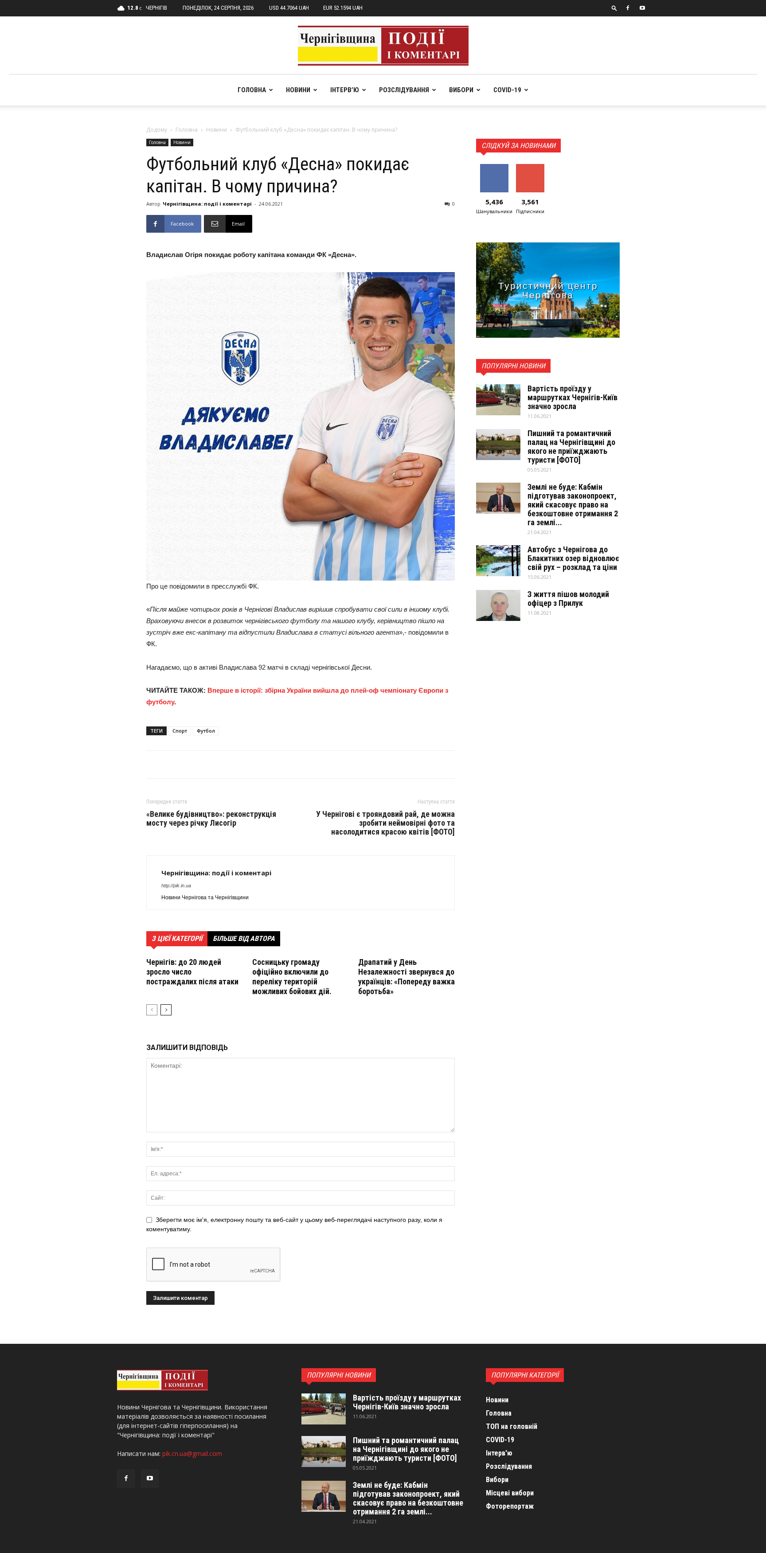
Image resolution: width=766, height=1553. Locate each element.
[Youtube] (642, 8)
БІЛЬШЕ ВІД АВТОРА (244, 938)
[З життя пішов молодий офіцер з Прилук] (498, 605)
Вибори (461, 90)
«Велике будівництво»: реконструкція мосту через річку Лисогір (211, 818)
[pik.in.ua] (383, 46)
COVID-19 (507, 90)
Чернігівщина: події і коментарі (207, 203)
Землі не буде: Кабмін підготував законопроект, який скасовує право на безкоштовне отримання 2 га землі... (573, 504)
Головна (252, 90)
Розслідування (404, 90)
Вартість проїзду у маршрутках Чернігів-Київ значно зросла (572, 397)
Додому (156, 129)
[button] (614, 7)
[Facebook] (627, 8)
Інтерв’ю (344, 90)
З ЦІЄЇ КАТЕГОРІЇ (177, 938)
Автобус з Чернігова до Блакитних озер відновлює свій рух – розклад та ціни (573, 558)
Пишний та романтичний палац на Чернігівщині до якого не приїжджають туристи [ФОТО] (571, 446)
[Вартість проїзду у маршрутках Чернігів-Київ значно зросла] (498, 399)
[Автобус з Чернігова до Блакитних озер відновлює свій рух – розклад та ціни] (498, 560)
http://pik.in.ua (176, 885)
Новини (298, 90)
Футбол (206, 730)
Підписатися (531, 167)
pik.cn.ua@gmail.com (192, 1453)
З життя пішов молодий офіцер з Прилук (568, 598)
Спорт (179, 730)
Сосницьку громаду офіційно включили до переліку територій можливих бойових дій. (292, 976)
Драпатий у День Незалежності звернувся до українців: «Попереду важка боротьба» (406, 976)
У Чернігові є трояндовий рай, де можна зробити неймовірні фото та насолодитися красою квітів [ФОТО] (385, 823)
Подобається (496, 167)
